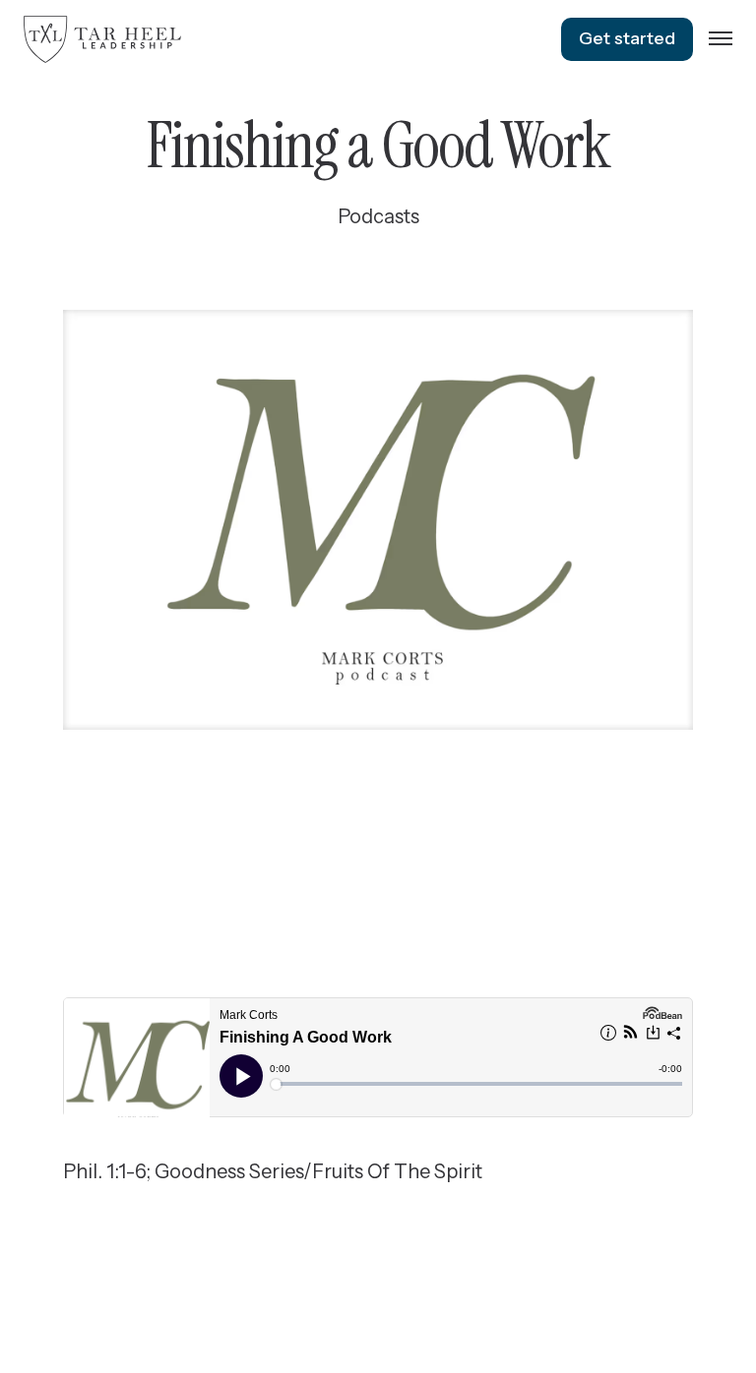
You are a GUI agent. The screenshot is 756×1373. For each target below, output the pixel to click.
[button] (720, 39)
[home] (102, 39)
